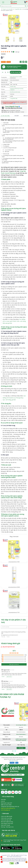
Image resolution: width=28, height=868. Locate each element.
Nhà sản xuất (6, 153)
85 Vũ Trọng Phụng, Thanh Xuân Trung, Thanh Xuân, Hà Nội (15, 840)
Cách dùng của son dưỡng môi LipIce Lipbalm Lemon (12, 135)
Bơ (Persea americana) (15, 92)
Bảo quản (7, 151)
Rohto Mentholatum (14, 76)
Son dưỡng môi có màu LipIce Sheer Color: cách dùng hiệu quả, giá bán (14, 321)
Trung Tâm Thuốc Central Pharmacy (17, 855)
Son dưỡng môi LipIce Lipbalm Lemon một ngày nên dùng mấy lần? (13, 138)
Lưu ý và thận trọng (9, 149)
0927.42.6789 (11, 836)
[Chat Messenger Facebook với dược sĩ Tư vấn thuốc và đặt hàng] (4, 68)
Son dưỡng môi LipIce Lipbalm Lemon (21, 725)
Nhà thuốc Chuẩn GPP (6, 803)
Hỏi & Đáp (16, 115)
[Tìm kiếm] (25, 6)
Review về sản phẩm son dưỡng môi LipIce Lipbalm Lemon (12, 162)
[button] (12, 751)
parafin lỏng (18, 739)
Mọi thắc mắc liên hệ (8, 830)
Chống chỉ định (6, 144)
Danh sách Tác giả (5, 825)
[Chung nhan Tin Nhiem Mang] (17, 863)
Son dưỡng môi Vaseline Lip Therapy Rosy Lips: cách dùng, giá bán (14, 397)
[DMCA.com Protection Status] (11, 863)
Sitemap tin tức (10, 827)
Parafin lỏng (12, 86)
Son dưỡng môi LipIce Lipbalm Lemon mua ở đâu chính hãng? (13, 159)
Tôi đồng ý (12, 762)
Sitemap (3, 827)
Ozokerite (12, 89)
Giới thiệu (3, 799)
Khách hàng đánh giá (10, 643)
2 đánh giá (17, 52)
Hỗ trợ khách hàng (8, 796)
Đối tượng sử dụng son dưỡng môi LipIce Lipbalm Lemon (13, 131)
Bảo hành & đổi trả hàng (7, 821)
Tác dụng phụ (6, 146)
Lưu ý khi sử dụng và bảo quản (10, 147)
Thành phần (6, 122)
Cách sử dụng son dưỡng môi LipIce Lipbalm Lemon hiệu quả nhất (13, 141)
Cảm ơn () (9, 676)
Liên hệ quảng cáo (5, 810)
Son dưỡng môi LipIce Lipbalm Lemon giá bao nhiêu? (12, 156)
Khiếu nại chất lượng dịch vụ (8, 808)
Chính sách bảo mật (13, 760)
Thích (3, 636)
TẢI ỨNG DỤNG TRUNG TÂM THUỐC (10, 844)
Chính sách (5, 813)
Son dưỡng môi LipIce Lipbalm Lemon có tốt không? (13, 128)
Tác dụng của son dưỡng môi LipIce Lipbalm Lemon (12, 125)
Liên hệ (3, 801)
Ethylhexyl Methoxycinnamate (16, 88)
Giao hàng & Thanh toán (7, 823)
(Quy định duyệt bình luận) (9, 646)
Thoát (17, 762)
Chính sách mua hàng (6, 818)
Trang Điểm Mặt (13, 98)
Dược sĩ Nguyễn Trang (11, 106)
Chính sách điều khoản (6, 816)
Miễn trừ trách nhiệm (6, 804)
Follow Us (4, 789)
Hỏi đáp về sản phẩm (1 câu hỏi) (13, 621)
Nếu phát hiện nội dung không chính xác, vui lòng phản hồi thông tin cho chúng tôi (14, 102)
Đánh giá (26, 115)
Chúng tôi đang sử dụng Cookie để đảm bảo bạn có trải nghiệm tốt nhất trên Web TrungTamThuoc (13, 759)
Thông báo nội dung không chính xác (10, 806)
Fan (7, 785)
